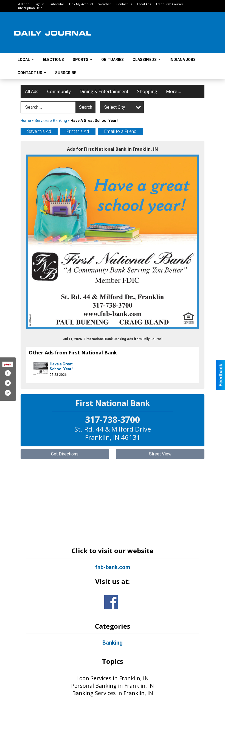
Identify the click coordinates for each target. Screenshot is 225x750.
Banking (60, 120)
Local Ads (144, 4)
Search (85, 107)
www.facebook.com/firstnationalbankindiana (111, 602)
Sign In (39, 4)
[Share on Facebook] (7, 373)
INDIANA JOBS (183, 59)
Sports (80, 59)
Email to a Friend (120, 131)
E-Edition (22, 4)
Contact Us (124, 4)
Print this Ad (77, 131)
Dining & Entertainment (104, 91)
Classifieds (145, 59)
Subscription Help (29, 8)
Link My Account (81, 4)
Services (42, 120)
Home (26, 120)
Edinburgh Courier (169, 4)
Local (24, 59)
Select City (114, 107)
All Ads (31, 91)
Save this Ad (39, 131)
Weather (105, 4)
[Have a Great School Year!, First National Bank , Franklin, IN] (112, 242)
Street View (160, 454)
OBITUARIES (112, 59)
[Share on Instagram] (7, 393)
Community (59, 91)
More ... (173, 91)
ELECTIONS (53, 59)
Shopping (147, 91)
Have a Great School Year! (61, 366)
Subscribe (56, 4)
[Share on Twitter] (7, 383)
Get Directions (64, 454)
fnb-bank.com (112, 567)
